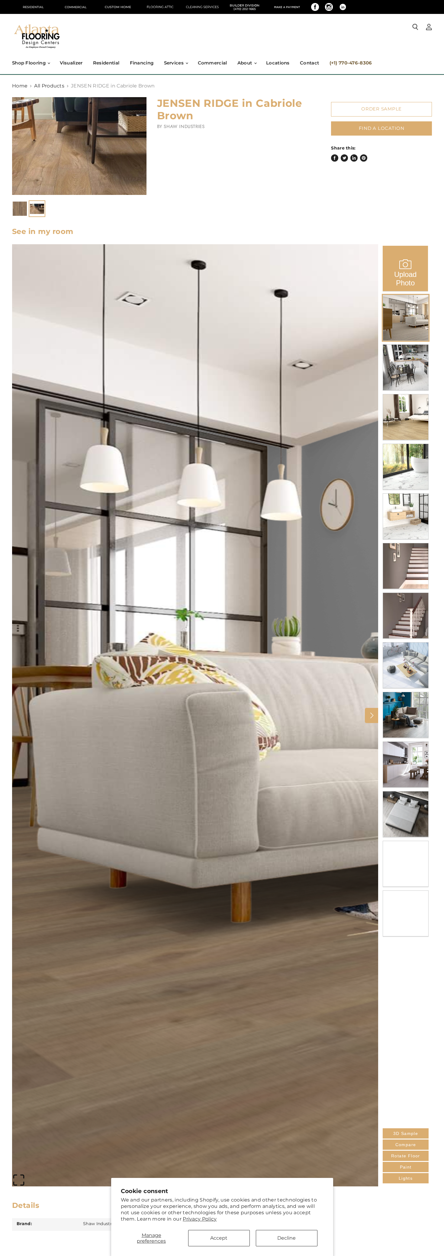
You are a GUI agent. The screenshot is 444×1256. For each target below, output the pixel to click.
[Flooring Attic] (160, 7)
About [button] (245, 63)
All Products (49, 86)
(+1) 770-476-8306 (351, 63)
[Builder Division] (245, 7)
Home (19, 86)
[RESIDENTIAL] (33, 7)
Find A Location (381, 128)
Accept (218, 1238)
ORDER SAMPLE (381, 109)
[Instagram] (329, 7)
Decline (286, 1238)
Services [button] (174, 63)
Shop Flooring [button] (29, 63)
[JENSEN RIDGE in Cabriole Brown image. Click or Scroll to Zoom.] (79, 146)
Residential (106, 63)
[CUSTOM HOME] (118, 7)
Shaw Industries (184, 126)
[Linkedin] (343, 7)
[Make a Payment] (287, 7)
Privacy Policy (200, 1219)
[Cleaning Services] (202, 7)
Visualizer (71, 63)
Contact (309, 63)
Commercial (212, 63)
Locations (278, 63)
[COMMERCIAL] (75, 7)
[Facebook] (315, 7)
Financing (142, 63)
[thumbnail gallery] (19, 208)
